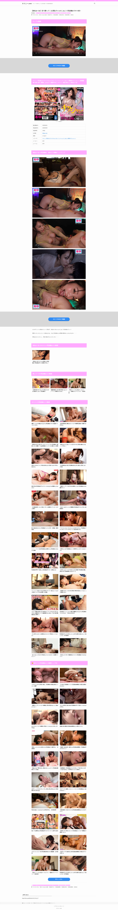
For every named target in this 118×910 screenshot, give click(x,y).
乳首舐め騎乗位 (55, 14)
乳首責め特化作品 (62, 885)
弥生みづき (44, 133)
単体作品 (72, 14)
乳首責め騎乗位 (67, 14)
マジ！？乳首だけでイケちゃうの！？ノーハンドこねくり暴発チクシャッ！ (59, 138)
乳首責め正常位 (61, 14)
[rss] (95, 0)
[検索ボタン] (94, 3)
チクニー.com (27, 3)
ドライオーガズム (35, 14)
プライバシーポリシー (59, 906)
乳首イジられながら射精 (43, 14)
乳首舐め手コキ (50, 14)
